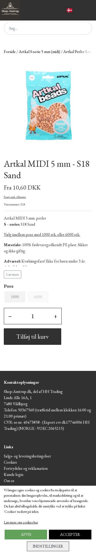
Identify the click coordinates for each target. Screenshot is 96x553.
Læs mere (12, 274)
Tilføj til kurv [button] (32, 336)
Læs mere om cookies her (21, 522)
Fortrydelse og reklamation (26, 468)
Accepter (70, 534)
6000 (38, 296)
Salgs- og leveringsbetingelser (27, 456)
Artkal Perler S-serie (79, 51)
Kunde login (13, 474)
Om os (9, 480)
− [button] (10, 316)
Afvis (26, 534)
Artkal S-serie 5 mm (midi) (39, 51)
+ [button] (55, 316)
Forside (10, 51)
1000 (15, 296)
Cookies (10, 462)
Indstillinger (48, 546)
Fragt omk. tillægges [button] (15, 197)
